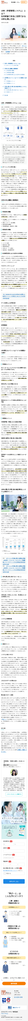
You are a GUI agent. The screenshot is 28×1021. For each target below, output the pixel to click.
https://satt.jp (4, 1013)
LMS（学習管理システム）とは (12, 63)
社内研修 (8, 51)
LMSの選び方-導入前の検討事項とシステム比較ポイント (16, 87)
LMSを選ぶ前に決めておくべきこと (15, 90)
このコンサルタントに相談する (14, 794)
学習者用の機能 (10, 70)
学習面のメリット (11, 81)
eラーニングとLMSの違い (13, 65)
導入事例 (13, 2)
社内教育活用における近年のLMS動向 (16, 74)
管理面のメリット (11, 83)
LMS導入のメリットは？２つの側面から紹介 (16, 78)
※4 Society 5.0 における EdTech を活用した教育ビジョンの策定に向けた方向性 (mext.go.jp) (14, 296)
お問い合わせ (17, 994)
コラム (18, 2)
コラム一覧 (16, 992)
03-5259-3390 (18, 997)
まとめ (6, 95)
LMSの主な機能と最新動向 (11, 68)
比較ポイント (10, 92)
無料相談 (14, 983)
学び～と (4, 719)
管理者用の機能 (10, 72)
